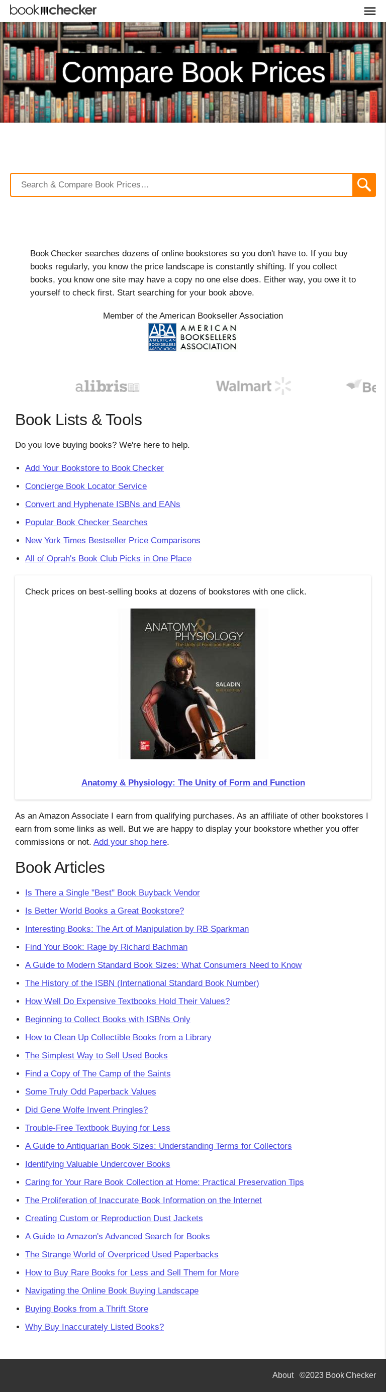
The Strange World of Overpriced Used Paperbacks (122, 1254)
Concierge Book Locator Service (86, 486)
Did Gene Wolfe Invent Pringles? (86, 1110)
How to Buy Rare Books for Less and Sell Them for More (132, 1272)
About (283, 1375)
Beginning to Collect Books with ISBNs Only (107, 1019)
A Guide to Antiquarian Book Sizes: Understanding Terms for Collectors (158, 1146)
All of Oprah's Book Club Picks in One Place (108, 558)
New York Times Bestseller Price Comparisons (113, 540)
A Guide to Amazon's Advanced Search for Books (117, 1236)
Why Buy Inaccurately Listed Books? (94, 1327)
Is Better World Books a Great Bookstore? (104, 911)
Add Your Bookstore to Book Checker (94, 468)
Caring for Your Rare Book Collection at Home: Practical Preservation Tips (164, 1182)
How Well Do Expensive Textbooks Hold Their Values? (127, 1001)
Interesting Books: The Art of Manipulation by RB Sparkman (137, 929)
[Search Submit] (364, 184)
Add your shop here (130, 842)
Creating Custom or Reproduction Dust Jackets (114, 1218)
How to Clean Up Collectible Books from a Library (118, 1037)
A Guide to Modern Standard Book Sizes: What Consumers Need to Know (163, 965)
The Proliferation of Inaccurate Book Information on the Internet (143, 1200)
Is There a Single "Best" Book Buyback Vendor (112, 893)
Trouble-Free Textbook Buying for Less (97, 1128)
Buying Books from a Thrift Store (86, 1309)
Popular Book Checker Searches (86, 522)
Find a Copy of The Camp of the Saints (98, 1073)
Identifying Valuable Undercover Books (97, 1164)
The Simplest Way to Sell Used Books (96, 1055)
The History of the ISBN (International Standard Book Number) (142, 983)
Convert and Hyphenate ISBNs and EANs (102, 504)
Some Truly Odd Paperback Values (90, 1092)
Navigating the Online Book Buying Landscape (112, 1291)
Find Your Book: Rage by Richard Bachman (106, 947)
